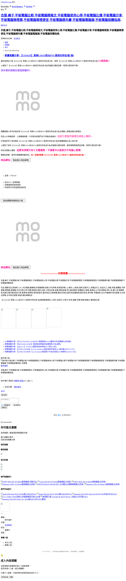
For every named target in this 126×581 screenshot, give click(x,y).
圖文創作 (17, 387)
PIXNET (48, 551)
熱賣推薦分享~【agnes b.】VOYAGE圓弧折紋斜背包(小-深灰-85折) (31, 347)
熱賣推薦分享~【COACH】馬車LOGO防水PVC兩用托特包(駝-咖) (39, 55)
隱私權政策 (74, 551)
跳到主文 (4, 25)
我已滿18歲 (5, 577)
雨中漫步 (4, 366)
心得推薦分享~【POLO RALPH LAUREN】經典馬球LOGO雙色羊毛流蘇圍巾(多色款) (38, 342)
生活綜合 (17, 38)
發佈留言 (4, 407)
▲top (3, 391)
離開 (11, 577)
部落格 (7, 45)
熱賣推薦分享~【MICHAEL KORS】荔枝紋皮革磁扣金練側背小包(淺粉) (33, 344)
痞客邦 (16, 381)
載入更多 (4, 395)
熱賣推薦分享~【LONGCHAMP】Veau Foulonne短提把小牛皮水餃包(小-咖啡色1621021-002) (40, 352)
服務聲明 (81, 551)
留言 (22, 381)
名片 (6, 47)
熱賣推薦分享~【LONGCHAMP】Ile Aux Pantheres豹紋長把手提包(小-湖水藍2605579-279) (40, 349)
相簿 (6, 42)
